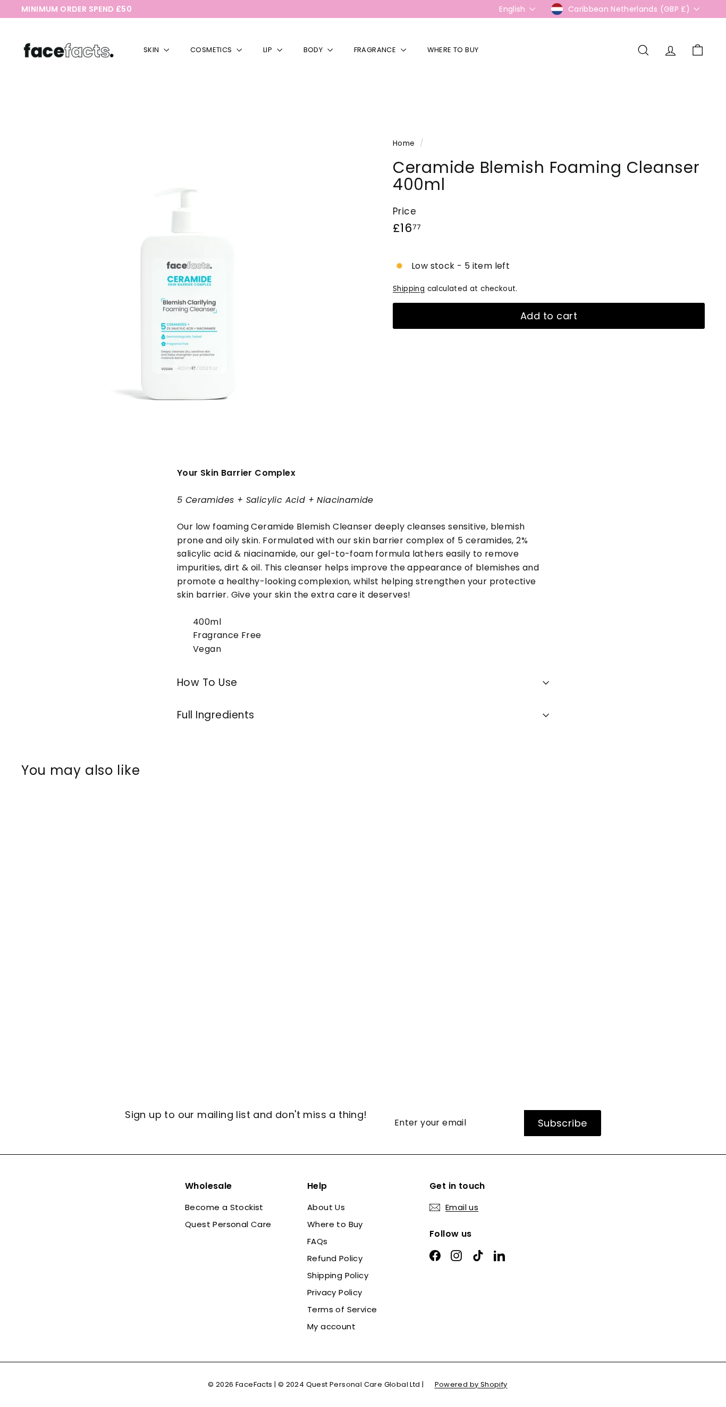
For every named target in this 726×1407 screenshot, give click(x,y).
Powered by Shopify (471, 1384)
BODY (314, 50)
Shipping (409, 289)
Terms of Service (342, 1309)
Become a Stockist (224, 1207)
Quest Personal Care (228, 1224)
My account (331, 1326)
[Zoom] (189, 276)
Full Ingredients (216, 715)
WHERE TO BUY (453, 50)
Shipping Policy (337, 1275)
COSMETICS (212, 50)
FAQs (317, 1241)
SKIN (152, 50)
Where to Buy (335, 1224)
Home (405, 143)
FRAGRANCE (376, 50)
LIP (268, 50)
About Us (326, 1207)
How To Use (207, 682)
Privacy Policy (334, 1292)
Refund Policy (334, 1258)
